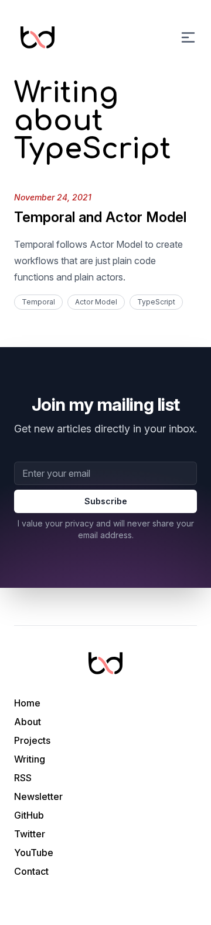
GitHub (29, 815)
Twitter (29, 834)
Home (27, 703)
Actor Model (96, 301)
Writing (29, 759)
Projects (32, 740)
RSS (23, 778)
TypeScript (156, 301)
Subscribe (105, 501)
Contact (31, 871)
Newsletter (38, 796)
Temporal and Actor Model (100, 217)
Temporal (38, 301)
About (27, 721)
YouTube (33, 852)
